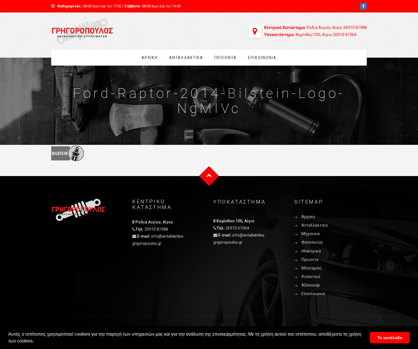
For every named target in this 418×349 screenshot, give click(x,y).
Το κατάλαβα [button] (389, 337)
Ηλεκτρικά (311, 251)
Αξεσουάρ (310, 285)
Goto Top (209, 176)
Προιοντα (225, 57)
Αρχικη (150, 57)
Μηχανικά (310, 233)
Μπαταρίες (311, 268)
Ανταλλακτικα (186, 57)
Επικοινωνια (262, 57)
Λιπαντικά (310, 276)
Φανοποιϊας (312, 242)
